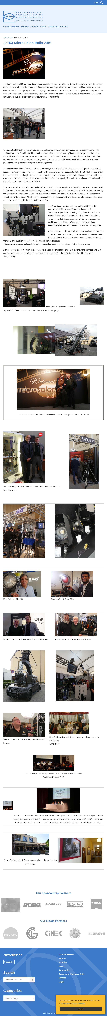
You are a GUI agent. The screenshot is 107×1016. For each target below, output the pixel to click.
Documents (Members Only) (71, 974)
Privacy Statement (78, 1003)
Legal (61, 982)
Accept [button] (80, 1009)
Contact (64, 26)
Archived (7, 38)
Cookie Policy (64, 1003)
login (96, 3)
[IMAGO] (23, 16)
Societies (34, 26)
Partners (25, 26)
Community (53, 26)
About (43, 26)
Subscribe (8, 962)
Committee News (11, 26)
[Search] (101, 2)
